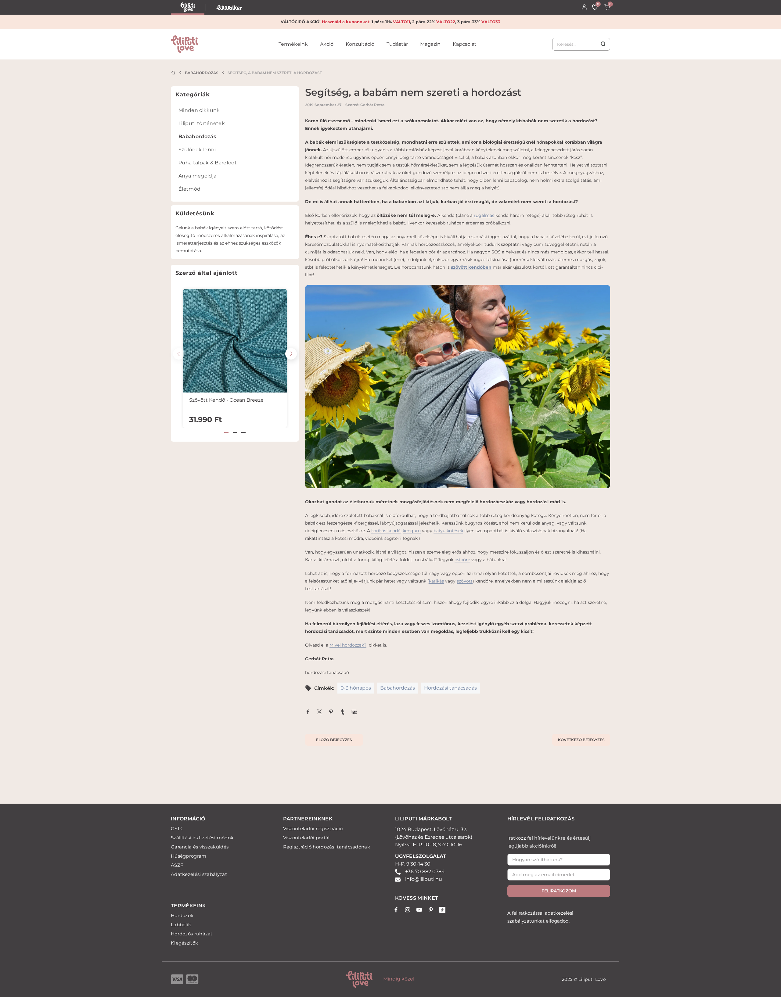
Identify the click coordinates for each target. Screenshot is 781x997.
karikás (436, 581)
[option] (235, 358)
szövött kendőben (471, 267)
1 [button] (226, 432)
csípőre (462, 559)
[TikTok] (442, 910)
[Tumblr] (342, 711)
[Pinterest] (331, 711)
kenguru (412, 530)
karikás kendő (386, 530)
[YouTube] (419, 910)
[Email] (354, 711)
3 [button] (243, 432)
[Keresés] (581, 44)
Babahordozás (201, 72)
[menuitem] (234, 111)
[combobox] (581, 44)
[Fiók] (584, 7)
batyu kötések (448, 530)
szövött (465, 581)
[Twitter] (319, 711)
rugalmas (484, 215)
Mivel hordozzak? (347, 645)
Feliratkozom (559, 891)
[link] (293, 48)
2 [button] (235, 432)
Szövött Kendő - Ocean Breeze (226, 400)
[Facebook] (308, 711)
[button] (291, 354)
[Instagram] (407, 910)
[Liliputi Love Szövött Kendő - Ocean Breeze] (235, 341)
